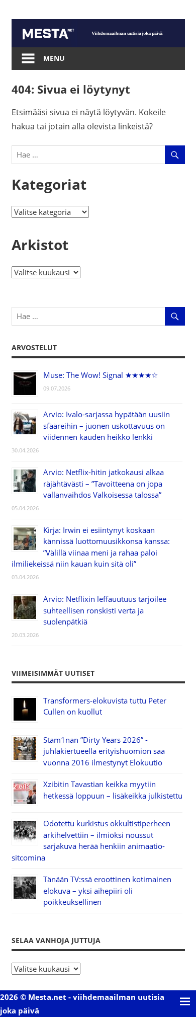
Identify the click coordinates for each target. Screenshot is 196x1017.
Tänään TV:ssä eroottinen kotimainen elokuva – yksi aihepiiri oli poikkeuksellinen (107, 890)
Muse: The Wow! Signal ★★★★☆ (100, 375)
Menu (54, 58)
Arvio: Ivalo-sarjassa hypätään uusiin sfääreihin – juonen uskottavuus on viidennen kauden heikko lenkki (106, 425)
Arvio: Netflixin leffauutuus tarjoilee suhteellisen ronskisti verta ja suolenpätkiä (104, 610)
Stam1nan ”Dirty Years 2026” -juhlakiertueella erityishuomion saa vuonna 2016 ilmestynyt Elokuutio (104, 751)
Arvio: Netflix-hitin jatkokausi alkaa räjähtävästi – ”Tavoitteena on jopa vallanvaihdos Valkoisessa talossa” (103, 483)
